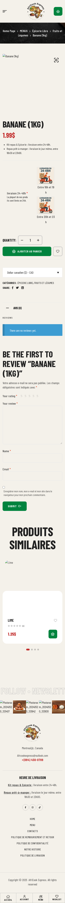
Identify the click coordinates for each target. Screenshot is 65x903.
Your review (10, 403)
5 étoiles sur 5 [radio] (38, 396)
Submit (12, 506)
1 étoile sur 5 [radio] (22, 396)
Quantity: (9, 240)
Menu (40, 899)
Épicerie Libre (40, 31)
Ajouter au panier (30, 251)
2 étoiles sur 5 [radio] (26, 396)
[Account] (24, 896)
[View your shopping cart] (58, 11)
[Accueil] (8, 896)
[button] (56, 60)
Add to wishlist (57, 251)
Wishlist (57, 899)
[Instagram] (32, 807)
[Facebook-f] (25, 807)
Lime (11, 620)
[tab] (32, 307)
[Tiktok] (40, 807)
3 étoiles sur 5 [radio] (30, 396)
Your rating (10, 396)
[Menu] (40, 896)
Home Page (9, 31)
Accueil (8, 899)
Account (24, 899)
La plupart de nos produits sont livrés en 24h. (17, 199)
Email (7, 469)
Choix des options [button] (53, 634)
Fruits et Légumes (44, 282)
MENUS (24, 31)
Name (7, 451)
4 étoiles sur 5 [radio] (34, 396)
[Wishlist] (56, 896)
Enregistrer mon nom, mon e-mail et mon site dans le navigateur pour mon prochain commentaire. (28, 493)
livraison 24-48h (17, 193)
